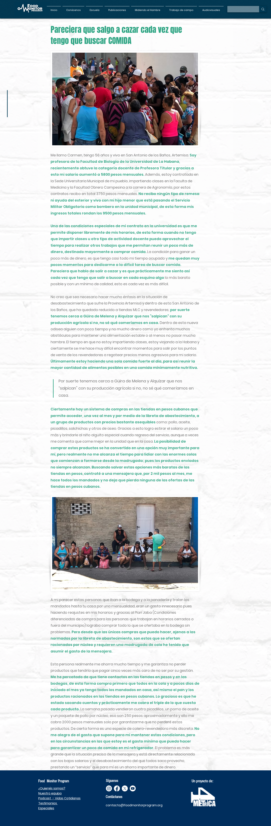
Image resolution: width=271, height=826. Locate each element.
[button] (73, 8)
